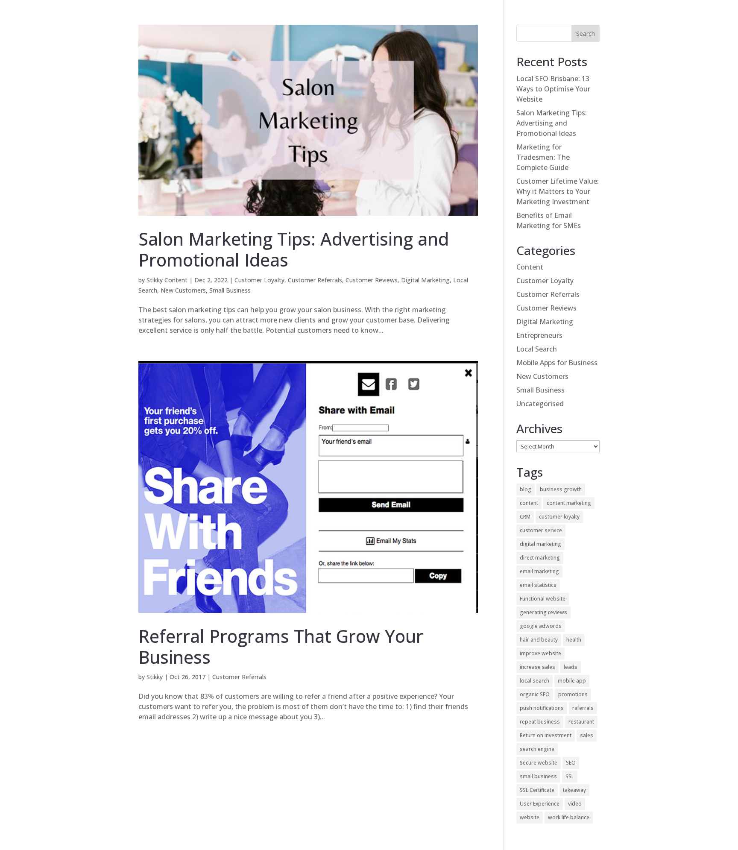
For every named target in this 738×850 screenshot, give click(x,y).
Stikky (154, 677)
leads (570, 667)
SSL (569, 776)
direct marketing (540, 557)
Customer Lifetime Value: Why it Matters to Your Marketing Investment (557, 191)
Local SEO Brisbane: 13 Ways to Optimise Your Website (553, 89)
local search (534, 680)
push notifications (542, 708)
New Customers (183, 290)
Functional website (542, 598)
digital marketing (540, 544)
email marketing (539, 571)
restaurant (581, 721)
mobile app (572, 680)
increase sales (537, 667)
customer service (541, 530)
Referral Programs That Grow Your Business (280, 646)
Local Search (536, 349)
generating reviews (543, 612)
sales (586, 735)
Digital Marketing (425, 280)
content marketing (569, 503)
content (529, 503)
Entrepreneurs (539, 335)
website (529, 817)
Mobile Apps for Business (556, 362)
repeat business (540, 721)
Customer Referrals (315, 280)
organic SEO (535, 694)
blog (525, 489)
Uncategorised (540, 403)
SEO (571, 762)
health (573, 639)
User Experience (539, 803)
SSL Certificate (537, 790)
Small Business (230, 290)
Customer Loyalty (259, 280)
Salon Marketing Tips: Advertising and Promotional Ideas (293, 249)
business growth (561, 489)
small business (538, 776)
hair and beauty (539, 639)
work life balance (568, 817)
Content (529, 267)
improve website (540, 653)
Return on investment (545, 735)
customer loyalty (559, 516)
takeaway (574, 790)
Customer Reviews (372, 280)
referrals (583, 708)
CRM (525, 516)
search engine (537, 749)
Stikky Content (166, 280)
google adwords (541, 626)
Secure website (538, 762)
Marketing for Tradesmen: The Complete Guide (543, 157)
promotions (573, 694)
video (575, 803)
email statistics (538, 585)
